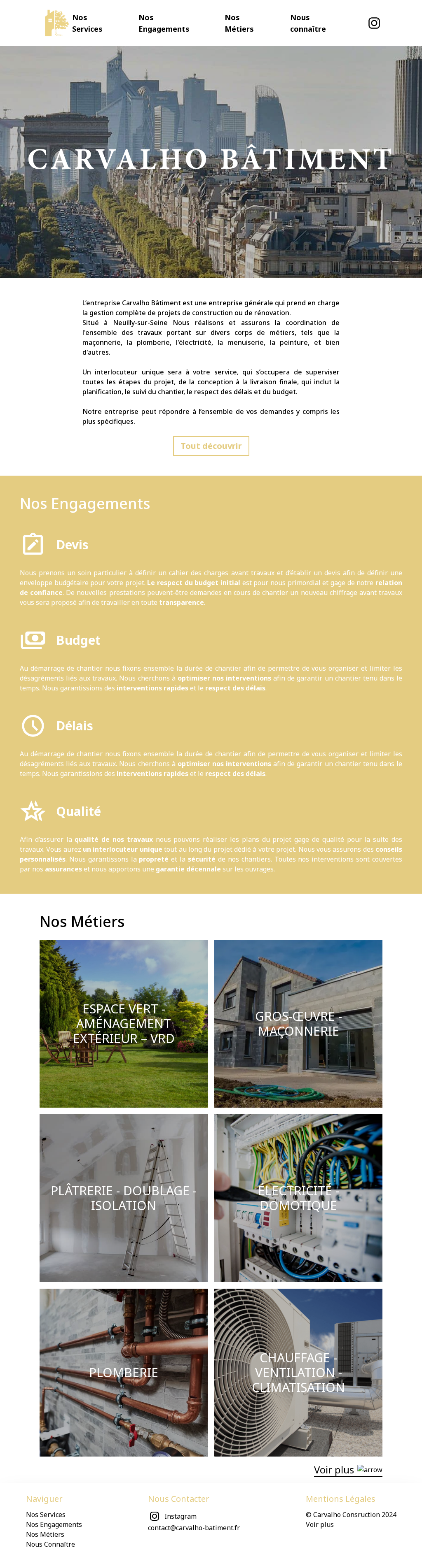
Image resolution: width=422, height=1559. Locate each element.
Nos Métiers (45, 1534)
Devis (72, 544)
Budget (78, 640)
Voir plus (320, 1524)
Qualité (78, 811)
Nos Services (46, 1514)
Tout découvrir (211, 445)
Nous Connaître (50, 1544)
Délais (74, 725)
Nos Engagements (85, 503)
